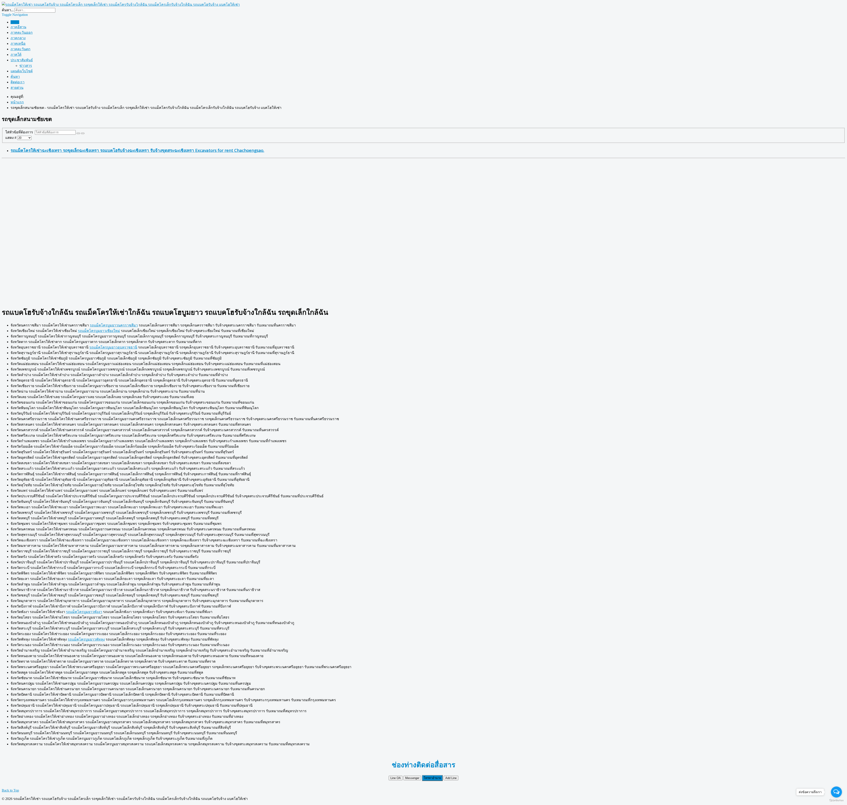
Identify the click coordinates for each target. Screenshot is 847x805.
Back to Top (10, 790)
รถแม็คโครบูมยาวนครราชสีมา (114, 325)
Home (15, 22)
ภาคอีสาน (18, 27)
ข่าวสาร (25, 65)
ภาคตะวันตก (20, 49)
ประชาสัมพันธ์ (22, 60)
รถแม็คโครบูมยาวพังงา (84, 612)
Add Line (451, 778)
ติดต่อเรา (17, 82)
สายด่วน (17, 87)
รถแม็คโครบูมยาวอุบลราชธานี (113, 347)
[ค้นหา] (78, 133)
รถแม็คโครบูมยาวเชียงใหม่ (99, 331)
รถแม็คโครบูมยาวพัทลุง (86, 639)
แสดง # (11, 138)
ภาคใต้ (16, 54)
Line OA (395, 778)
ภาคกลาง (18, 38)
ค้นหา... (8, 10)
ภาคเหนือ (18, 43)
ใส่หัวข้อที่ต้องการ (20, 132)
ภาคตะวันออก (22, 32)
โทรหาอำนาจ (432, 778)
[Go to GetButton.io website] (836, 800)
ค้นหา (15, 76)
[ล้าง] (82, 133)
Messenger (412, 778)
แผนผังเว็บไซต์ (22, 71)
